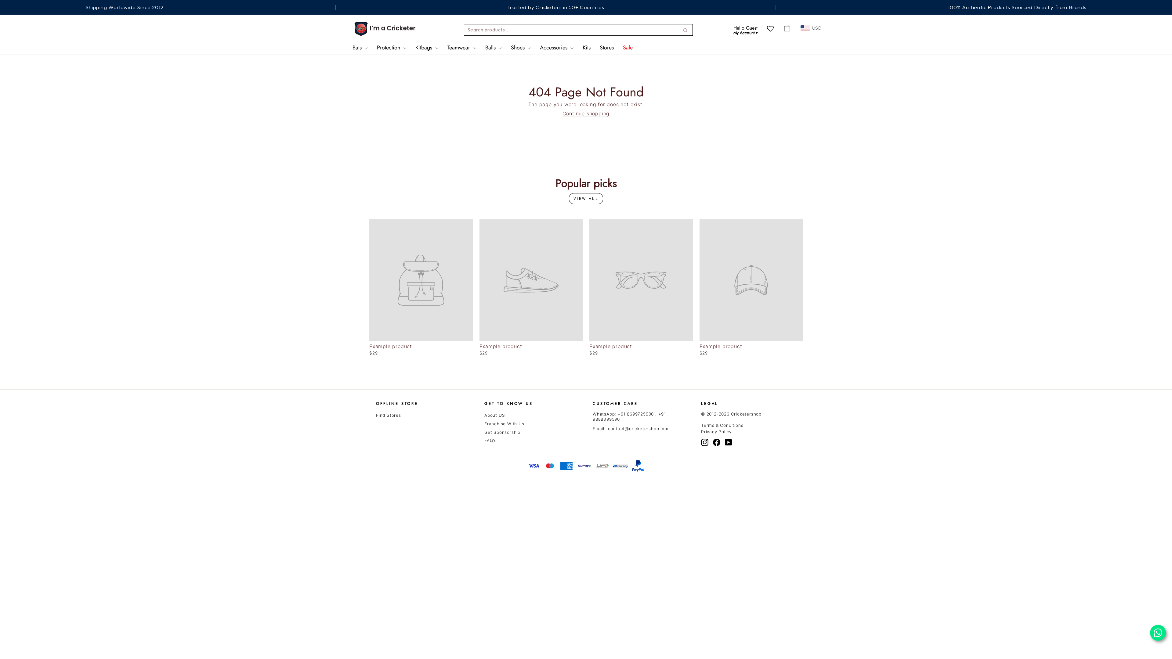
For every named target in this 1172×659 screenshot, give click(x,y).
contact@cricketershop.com (639, 428)
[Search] (685, 30)
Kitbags (424, 48)
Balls (491, 48)
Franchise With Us (504, 423)
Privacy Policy (716, 431)
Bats (358, 48)
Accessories (554, 48)
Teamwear (459, 48)
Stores (607, 48)
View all (586, 198)
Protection (389, 48)
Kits (587, 48)
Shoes (518, 48)
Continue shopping (586, 114)
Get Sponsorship (502, 432)
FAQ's (490, 440)
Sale (628, 48)
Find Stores (388, 415)
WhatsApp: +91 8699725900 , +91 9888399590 (629, 416)
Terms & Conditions (722, 425)
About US (494, 415)
